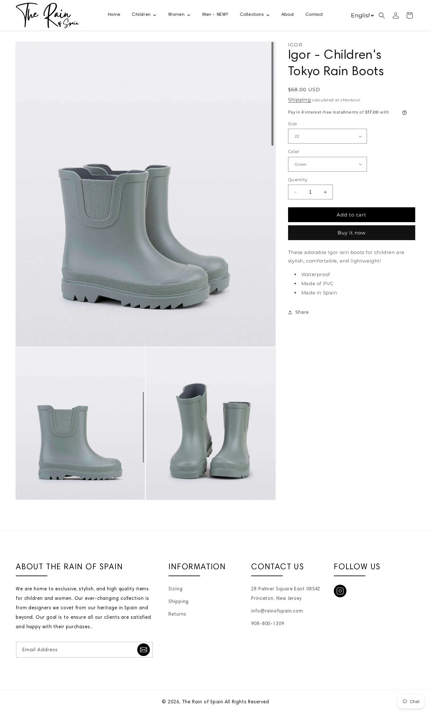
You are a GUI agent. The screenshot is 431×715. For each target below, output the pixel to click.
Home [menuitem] (114, 15)
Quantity (297, 179)
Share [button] (302, 312)
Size (292, 123)
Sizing (175, 589)
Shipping (299, 100)
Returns (177, 614)
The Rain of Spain (202, 702)
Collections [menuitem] (252, 15)
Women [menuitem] (176, 15)
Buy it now (352, 233)
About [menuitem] (287, 15)
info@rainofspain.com (277, 611)
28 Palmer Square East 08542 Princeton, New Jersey (285, 594)
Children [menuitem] (141, 15)
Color (293, 151)
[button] (382, 15)
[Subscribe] (143, 649)
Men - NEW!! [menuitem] (215, 15)
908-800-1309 (267, 624)
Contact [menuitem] (314, 15)
